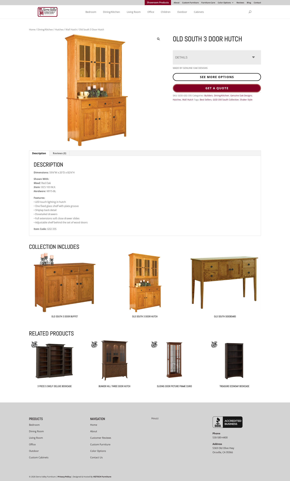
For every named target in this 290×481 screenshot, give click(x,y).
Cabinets (199, 12)
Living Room (134, 12)
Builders (208, 95)
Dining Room (36, 431)
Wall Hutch (71, 29)
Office (150, 12)
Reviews (240, 3)
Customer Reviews (100, 437)
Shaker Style (246, 99)
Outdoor (182, 12)
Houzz (155, 418)
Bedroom (90, 12)
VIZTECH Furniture (102, 476)
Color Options (224, 3)
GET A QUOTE (217, 88)
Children (166, 12)
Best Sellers (206, 99)
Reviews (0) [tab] (59, 153)
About (176, 3)
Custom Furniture (190, 3)
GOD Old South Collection (226, 99)
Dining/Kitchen (111, 12)
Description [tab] (39, 153)
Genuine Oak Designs (241, 95)
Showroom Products (158, 3)
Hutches (59, 29)
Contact (257, 3)
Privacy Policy (64, 476)
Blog (249, 3)
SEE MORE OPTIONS (217, 77)
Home (32, 29)
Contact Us (96, 457)
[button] (158, 39)
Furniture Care (208, 3)
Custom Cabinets (38, 457)
